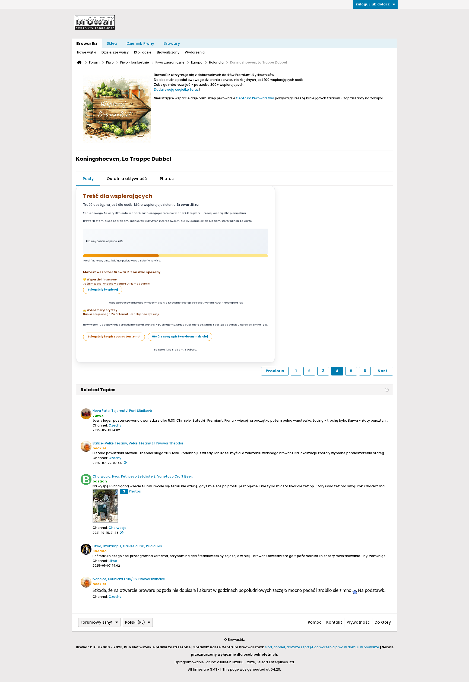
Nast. (383, 371)
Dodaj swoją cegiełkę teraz (176, 89)
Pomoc (315, 622)
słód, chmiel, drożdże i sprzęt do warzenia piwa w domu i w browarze (322, 647)
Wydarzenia (195, 52)
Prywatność (358, 622)
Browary (171, 43)
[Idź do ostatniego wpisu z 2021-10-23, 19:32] (121, 532)
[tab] (88, 179)
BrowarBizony (168, 52)
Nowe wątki (86, 52)
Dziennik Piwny (140, 43)
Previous (275, 371)
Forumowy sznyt (97, 622)
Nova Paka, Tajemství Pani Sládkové (122, 410)
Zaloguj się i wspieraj (102, 289)
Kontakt (334, 622)
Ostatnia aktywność (127, 178)
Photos (167, 178)
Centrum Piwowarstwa (255, 98)
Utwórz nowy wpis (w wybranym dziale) (180, 336)
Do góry (383, 622)
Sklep (112, 43)
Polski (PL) (135, 622)
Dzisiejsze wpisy (115, 52)
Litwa (113, 560)
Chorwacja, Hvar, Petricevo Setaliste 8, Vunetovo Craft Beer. (143, 476)
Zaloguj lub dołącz (373, 4)
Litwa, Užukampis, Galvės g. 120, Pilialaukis (127, 546)
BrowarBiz (86, 43)
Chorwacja (117, 527)
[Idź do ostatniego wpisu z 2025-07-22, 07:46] (125, 462)
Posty (88, 178)
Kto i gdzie (142, 52)
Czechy (115, 425)
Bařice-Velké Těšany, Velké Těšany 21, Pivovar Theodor (138, 443)
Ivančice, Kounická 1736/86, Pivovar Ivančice (129, 579)
